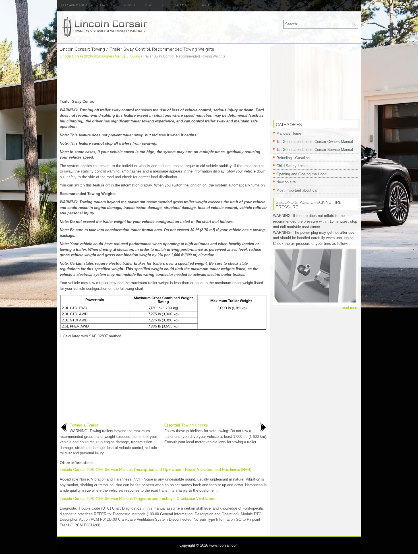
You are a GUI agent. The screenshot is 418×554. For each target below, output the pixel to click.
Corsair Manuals (76, 4)
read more (350, 307)
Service (129, 4)
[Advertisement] (163, 79)
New (148, 4)
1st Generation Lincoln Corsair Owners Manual (314, 141)
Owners (107, 4)
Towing (134, 56)
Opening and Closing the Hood (301, 174)
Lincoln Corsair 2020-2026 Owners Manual (93, 56)
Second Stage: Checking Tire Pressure (309, 204)
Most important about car (297, 190)
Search (203, 4)
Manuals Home (288, 133)
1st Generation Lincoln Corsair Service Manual (314, 149)
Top (163, 4)
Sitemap (182, 4)
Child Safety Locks (292, 166)
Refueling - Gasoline (293, 158)
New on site (286, 182)
